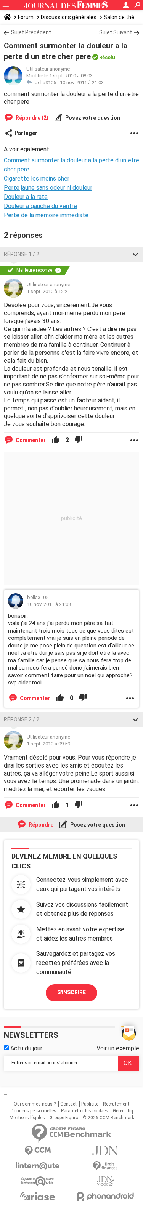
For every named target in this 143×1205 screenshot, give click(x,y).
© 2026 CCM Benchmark (108, 1117)
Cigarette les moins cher (36, 178)
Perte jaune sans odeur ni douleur (48, 187)
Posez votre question (92, 118)
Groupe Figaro (64, 1117)
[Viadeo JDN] (106, 1181)
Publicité (89, 1104)
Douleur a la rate (26, 196)
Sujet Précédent (31, 32)
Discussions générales (68, 17)
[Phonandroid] (106, 1196)
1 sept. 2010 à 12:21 (48, 291)
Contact (68, 1104)
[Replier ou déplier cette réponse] (135, 254)
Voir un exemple (117, 1048)
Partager (25, 133)
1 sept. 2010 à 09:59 (48, 744)
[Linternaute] (38, 1166)
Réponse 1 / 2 (21, 254)
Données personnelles (33, 1111)
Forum (26, 17)
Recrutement (116, 1104)
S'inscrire (71, 992)
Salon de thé (119, 17)
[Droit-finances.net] (106, 1166)
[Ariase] (38, 1196)
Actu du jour (25, 1048)
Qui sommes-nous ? (35, 1104)
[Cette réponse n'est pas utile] (79, 440)
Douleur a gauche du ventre (40, 206)
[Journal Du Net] (106, 1150)
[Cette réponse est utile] (56, 440)
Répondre (40, 825)
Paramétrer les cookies (84, 1111)
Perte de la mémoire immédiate (46, 215)
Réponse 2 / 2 (21, 719)
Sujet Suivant (115, 32)
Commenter (30, 440)
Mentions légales (27, 1117)
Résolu (107, 57)
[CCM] (38, 1150)
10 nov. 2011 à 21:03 (82, 82)
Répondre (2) (31, 118)
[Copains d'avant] (38, 1181)
